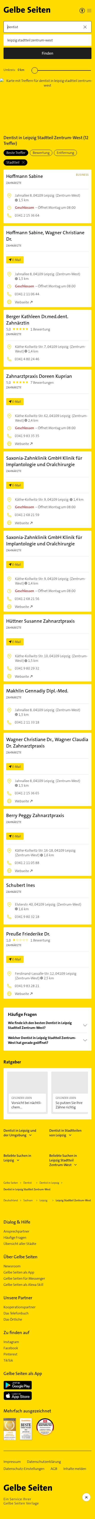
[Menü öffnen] (89, 10)
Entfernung (65, 152)
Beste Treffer (15, 152)
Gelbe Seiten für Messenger (24, 1278)
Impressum (12, 1462)
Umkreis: (14, 70)
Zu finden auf (16, 1332)
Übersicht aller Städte (20, 1244)
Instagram (11, 1342)
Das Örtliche (13, 1319)
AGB (54, 1469)
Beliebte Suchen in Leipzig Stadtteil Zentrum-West (63, 1160)
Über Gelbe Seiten (21, 1257)
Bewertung (41, 152)
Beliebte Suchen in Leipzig (17, 1158)
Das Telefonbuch (16, 1313)
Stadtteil (13, 162)
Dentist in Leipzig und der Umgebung (20, 1132)
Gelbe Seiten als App (19, 1272)
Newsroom (12, 1266)
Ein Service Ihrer (21, 1501)
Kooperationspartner (20, 1307)
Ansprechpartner (16, 1231)
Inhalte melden (74, 1469)
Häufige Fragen (15, 1237)
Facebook (11, 1348)
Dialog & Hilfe (17, 1222)
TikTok (8, 1360)
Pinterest (10, 1354)
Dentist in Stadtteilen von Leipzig (65, 1132)
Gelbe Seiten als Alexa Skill (23, 1285)
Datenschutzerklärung (44, 1462)
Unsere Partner (18, 1298)
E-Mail (16, 260)
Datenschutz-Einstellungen (24, 1469)
